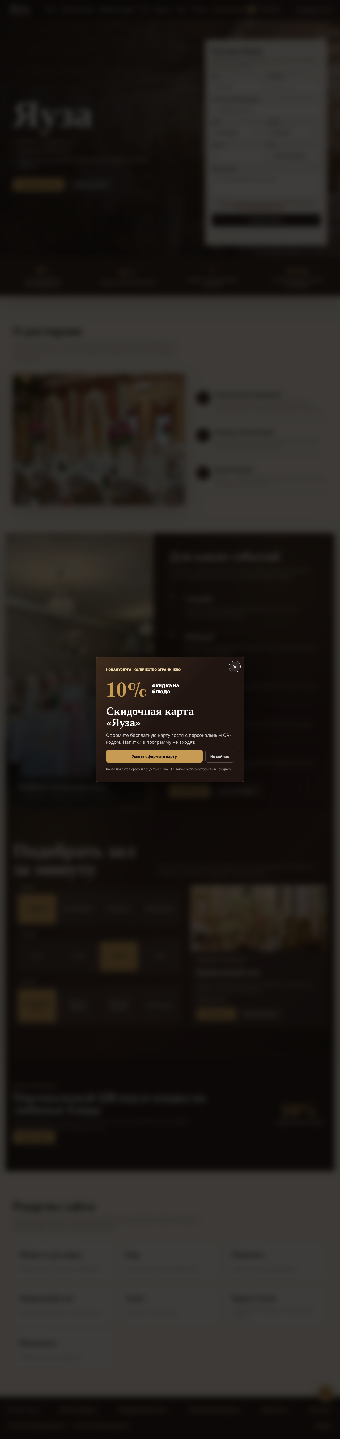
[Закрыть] (234, 666)
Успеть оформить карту (154, 756)
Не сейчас (219, 756)
